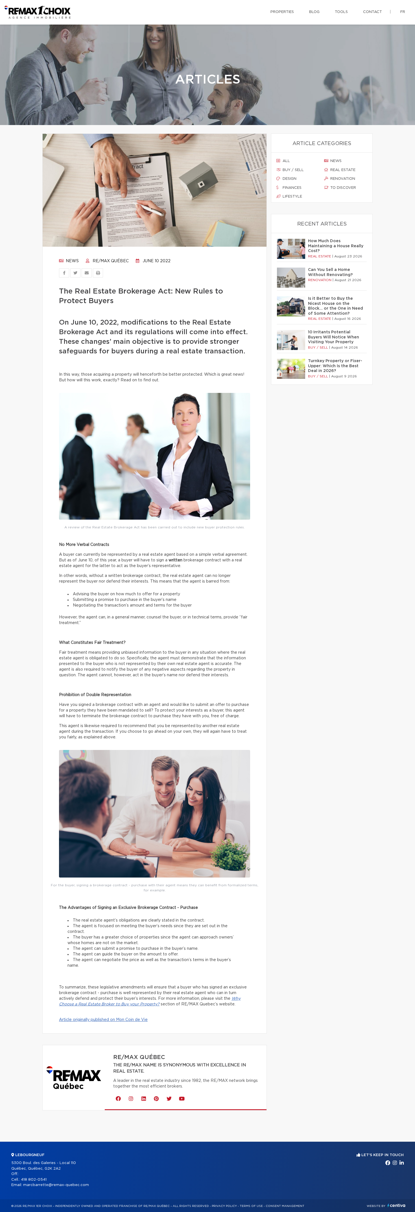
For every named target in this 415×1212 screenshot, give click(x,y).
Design (288, 179)
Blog (314, 12)
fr (402, 12)
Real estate (342, 170)
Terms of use (251, 1206)
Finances (291, 188)
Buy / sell (292, 170)
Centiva (396, 1205)
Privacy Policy (224, 1206)
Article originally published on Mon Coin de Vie (103, 1020)
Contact (372, 12)
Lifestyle (291, 196)
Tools (341, 12)
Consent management (285, 1206)
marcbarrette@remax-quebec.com (56, 1185)
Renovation (342, 179)
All (285, 161)
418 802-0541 (34, 1180)
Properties (282, 12)
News (72, 261)
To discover (342, 188)
